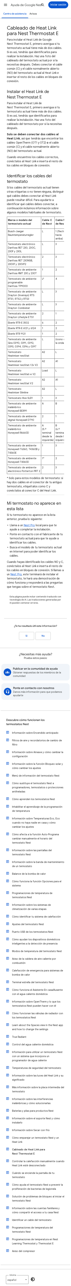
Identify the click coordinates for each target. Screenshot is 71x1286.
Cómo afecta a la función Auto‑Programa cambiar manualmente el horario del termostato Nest (35, 838)
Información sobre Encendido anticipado (35, 732)
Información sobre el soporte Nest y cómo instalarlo (36, 1120)
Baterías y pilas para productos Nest (33, 1110)
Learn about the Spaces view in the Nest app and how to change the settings (37, 1027)
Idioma (12, 1275)
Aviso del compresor (23, 1251)
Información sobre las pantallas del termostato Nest (32, 852)
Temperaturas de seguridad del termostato (36, 1068)
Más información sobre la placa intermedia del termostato (38, 1089)
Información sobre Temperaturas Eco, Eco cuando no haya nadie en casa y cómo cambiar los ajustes (36, 822)
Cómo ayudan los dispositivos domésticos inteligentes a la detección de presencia (36, 941)
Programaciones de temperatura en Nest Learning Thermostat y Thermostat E (35, 1241)
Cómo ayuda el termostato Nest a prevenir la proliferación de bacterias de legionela (37, 1186)
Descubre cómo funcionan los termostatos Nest (25, 722)
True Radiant (19, 1036)
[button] (5, 5)
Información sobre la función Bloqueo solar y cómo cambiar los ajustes (37, 766)
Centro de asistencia (15, 13)
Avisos (33, 13)
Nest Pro (29, 525)
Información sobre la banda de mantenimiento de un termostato (38, 864)
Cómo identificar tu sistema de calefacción (36, 916)
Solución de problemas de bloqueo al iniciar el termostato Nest (38, 1198)
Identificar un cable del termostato (32, 1220)
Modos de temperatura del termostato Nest (37, 951)
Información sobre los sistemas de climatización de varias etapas (31, 907)
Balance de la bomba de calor (29, 873)
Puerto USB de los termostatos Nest (32, 931)
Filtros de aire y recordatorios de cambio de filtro (37, 742)
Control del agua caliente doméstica (32, 1044)
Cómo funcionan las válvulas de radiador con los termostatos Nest (37, 1015)
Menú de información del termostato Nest (35, 775)
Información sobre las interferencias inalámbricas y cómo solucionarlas (32, 1101)
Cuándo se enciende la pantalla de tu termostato (33, 1175)
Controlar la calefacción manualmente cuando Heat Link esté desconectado (38, 1163)
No (43, 635)
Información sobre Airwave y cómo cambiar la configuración (37, 754)
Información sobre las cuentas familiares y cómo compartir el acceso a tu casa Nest (36, 1210)
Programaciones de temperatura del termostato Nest (32, 1229)
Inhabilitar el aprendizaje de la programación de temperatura (37, 808)
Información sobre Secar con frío (31, 1130)
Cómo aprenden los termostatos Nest (33, 799)
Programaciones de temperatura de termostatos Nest (32, 895)
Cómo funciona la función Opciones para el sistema (36, 883)
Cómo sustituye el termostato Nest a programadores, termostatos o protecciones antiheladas (37, 787)
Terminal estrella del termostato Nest (33, 982)
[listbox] (17, 1279)
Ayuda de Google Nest (27, 5)
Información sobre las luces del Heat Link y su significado (37, 1077)
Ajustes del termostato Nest (28, 924)
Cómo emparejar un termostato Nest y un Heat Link (35, 1139)
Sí (27, 635)
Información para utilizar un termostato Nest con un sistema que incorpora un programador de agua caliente (37, 1056)
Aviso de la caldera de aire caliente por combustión (34, 960)
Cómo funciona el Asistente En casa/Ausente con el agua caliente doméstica (37, 992)
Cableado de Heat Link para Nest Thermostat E (28, 1151)
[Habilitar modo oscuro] (33, 1279)
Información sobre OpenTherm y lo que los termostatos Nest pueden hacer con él (36, 1003)
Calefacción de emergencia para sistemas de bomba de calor (37, 972)
